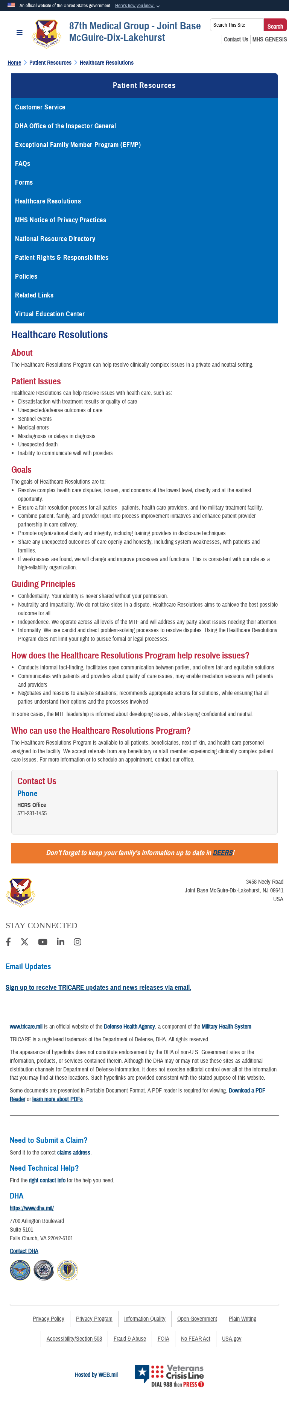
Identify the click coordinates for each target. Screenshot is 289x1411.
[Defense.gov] (20, 1269)
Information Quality (145, 1319)
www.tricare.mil (26, 1026)
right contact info (47, 1180)
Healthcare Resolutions (48, 201)
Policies (26, 276)
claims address (73, 1152)
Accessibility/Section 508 (74, 1339)
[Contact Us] (236, 39)
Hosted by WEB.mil (96, 1375)
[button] (138, 6)
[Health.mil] (43, 1269)
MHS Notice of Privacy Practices (60, 220)
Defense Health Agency (129, 1026)
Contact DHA (24, 1251)
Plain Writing (242, 1319)
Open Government (197, 1319)
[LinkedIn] (60, 943)
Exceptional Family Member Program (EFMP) (78, 145)
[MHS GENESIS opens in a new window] (269, 39)
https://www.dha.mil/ (32, 1208)
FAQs (22, 163)
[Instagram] (77, 943)
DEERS (222, 852)
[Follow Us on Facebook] (8, 943)
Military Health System (226, 1026)
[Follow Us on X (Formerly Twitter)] (24, 943)
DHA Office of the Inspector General (65, 126)
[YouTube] (42, 943)
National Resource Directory (55, 239)
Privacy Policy (48, 1319)
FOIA (163, 1339)
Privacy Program (94, 1319)
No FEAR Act (195, 1339)
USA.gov (232, 1339)
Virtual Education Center (50, 314)
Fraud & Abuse (130, 1339)
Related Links (34, 295)
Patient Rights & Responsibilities (61, 257)
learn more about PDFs (57, 1099)
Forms (24, 182)
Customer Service (40, 107)
